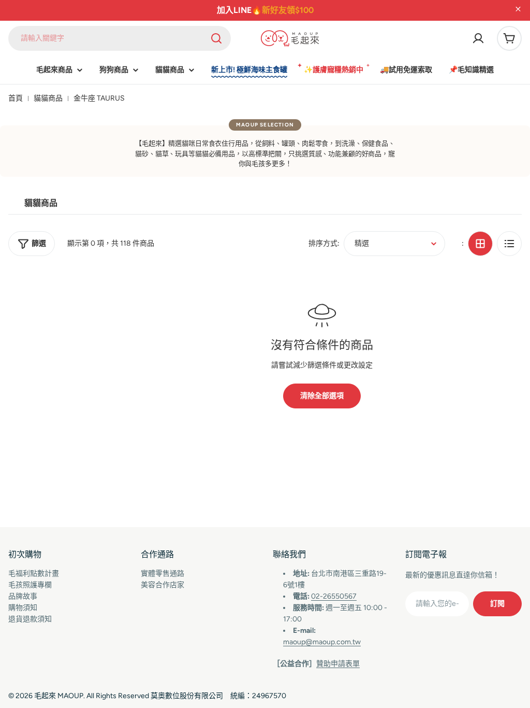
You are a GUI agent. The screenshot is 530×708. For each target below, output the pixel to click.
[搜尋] (216, 38)
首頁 (15, 98)
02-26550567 (334, 596)
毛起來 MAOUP (58, 695)
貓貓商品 (48, 98)
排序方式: (324, 243)
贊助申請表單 (338, 663)
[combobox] (119, 38)
